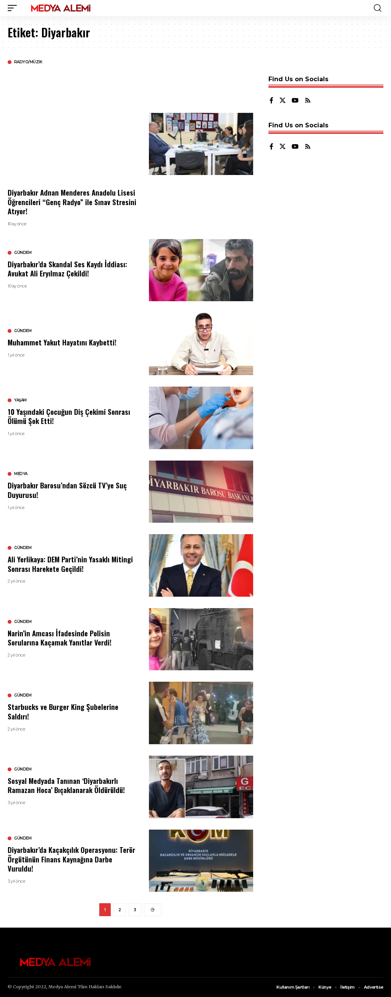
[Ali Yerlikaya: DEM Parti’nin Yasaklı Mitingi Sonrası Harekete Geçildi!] (201, 565)
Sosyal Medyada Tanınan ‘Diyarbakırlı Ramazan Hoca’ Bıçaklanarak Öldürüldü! (66, 785)
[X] (282, 100)
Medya (20, 474)
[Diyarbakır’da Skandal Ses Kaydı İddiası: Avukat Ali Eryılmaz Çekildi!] (201, 270)
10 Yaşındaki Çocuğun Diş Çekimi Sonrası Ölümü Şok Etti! (69, 416)
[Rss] (308, 100)
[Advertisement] (72, 125)
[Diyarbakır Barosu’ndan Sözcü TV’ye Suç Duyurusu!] (201, 492)
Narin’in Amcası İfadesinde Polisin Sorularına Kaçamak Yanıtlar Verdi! (59, 638)
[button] (14, 8)
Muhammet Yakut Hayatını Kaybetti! (62, 342)
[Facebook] (271, 100)
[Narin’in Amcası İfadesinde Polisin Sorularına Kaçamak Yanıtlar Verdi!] (201, 639)
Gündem (22, 253)
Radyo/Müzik (28, 62)
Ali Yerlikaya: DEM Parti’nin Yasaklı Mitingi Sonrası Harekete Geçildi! (70, 564)
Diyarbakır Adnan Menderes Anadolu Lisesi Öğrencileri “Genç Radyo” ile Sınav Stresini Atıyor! (72, 201)
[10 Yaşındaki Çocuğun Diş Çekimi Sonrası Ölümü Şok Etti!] (201, 418)
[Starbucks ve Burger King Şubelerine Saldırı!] (201, 713)
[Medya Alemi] (61, 8)
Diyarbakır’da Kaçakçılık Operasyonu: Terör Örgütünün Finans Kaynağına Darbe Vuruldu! (71, 858)
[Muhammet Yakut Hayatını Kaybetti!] (201, 344)
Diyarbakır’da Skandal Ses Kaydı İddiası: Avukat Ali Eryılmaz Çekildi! (67, 268)
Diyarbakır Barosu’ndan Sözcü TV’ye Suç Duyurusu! (67, 490)
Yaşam (20, 400)
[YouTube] (295, 100)
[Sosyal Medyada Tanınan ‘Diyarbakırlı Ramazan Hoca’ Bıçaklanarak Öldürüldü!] (201, 787)
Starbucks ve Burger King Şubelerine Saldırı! (63, 711)
